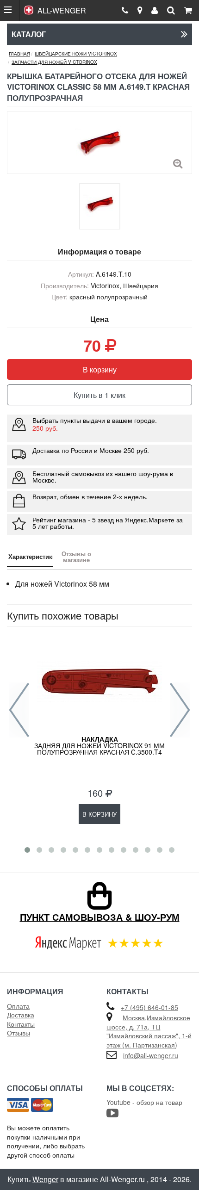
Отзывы (18, 1032)
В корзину (100, 369)
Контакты (21, 1024)
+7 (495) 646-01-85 (149, 1007)
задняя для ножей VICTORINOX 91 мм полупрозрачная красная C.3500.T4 (99, 745)
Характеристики (30, 556)
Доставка (20, 1014)
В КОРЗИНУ (99, 814)
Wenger (45, 1179)
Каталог (29, 34)
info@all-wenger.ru (150, 1055)
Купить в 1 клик (99, 395)
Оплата (18, 1005)
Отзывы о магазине (76, 556)
